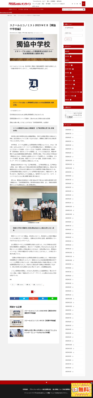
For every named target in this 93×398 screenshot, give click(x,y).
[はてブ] (43, 298)
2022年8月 (69, 314)
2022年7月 (69, 318)
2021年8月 (69, 360)
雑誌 (43, 3)
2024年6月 (69, 229)
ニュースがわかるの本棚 (74, 92)
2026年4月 (69, 145)
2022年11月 (69, 302)
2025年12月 (69, 160)
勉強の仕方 (71, 113)
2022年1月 (69, 341)
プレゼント (71, 80)
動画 (69, 99)
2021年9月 (69, 356)
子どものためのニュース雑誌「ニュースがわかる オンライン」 (51, 393)
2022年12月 (69, 298)
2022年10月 (69, 306)
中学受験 (20, 9)
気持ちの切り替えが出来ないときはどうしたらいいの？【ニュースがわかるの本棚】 (40, 331)
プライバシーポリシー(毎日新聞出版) (40, 389)
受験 (15, 15)
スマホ (68, 113)
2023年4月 (69, 283)
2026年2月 (69, 153)
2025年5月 (69, 187)
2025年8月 (69, 176)
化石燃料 (74, 117)
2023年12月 (69, 252)
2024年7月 (69, 225)
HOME (10, 15)
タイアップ (70, 84)
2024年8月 (69, 222)
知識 (68, 51)
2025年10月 (69, 168)
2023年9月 (69, 264)
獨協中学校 (30, 32)
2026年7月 (69, 133)
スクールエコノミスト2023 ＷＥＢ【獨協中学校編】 (29, 15)
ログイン (68, 39)
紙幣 (77, 117)
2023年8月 (69, 268)
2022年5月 (69, 325)
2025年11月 (69, 164)
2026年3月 (69, 149)
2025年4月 (69, 191)
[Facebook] (14, 298)
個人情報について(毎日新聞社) (61, 389)
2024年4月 (69, 237)
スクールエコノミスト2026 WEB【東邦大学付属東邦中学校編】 (40, 312)
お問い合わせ (35, 6)
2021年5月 (69, 371)
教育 (70, 118)
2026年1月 (69, 156)
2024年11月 (69, 210)
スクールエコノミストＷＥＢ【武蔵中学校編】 (40, 320)
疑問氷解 (26, 9)
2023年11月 (69, 256)
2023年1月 (69, 295)
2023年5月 (69, 279)
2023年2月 (69, 291)
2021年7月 (69, 364)
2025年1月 (69, 202)
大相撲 (67, 115)
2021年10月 (69, 352)
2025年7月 (69, 179)
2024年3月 (69, 241)
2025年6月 (69, 183)
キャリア (70, 76)
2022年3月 (69, 333)
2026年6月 (69, 137)
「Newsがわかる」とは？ (39, 1)
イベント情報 (71, 95)
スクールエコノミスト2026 (36, 9)
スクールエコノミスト (38, 32)
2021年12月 (69, 344)
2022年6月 (69, 321)
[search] (83, 9)
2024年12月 (69, 206)
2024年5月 (69, 233)
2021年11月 (69, 348)
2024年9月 (69, 218)
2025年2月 (69, 199)
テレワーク (71, 115)
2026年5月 (69, 141)
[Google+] (33, 298)
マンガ (69, 65)
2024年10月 (69, 214)
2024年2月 (69, 245)
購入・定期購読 (51, 1)
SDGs (68, 118)
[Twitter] (24, 298)
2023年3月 (69, 287)
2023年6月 (69, 275)
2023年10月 (69, 260)
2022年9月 (69, 310)
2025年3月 (69, 195)
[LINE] (52, 298)
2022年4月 (69, 329)
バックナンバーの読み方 (58, 3)
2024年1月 (69, 248)
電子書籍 (48, 3)
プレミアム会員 (36, 3)
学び (68, 60)
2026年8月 (69, 129)
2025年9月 (69, 172)
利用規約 (25, 389)
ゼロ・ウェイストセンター (74, 110)
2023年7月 (69, 271)
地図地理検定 (67, 110)
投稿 (69, 56)
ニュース (70, 88)
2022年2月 (69, 337)
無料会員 (59, 1)
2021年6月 (69, 367)
